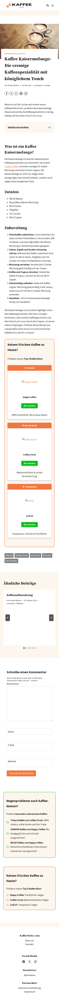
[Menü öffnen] (52, 5)
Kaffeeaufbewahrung (20, 595)
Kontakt (30, 944)
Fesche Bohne (13, 85)
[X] (29, 961)
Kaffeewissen (11, 54)
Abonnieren (29, 975)
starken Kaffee (12, 166)
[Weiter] (51, 617)
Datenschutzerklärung (29, 987)
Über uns (29, 940)
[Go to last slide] (7, 617)
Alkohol (9, 555)
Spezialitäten (11, 561)
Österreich (35, 555)
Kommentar (13, 683)
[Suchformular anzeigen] (47, 5)
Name (11, 731)
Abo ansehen (29, 405)
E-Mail (11, 745)
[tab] (24, 648)
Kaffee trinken (22, 555)
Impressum (29, 991)
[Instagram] (35, 961)
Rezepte (22, 54)
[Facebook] (23, 961)
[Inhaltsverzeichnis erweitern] (49, 127)
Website (12, 761)
